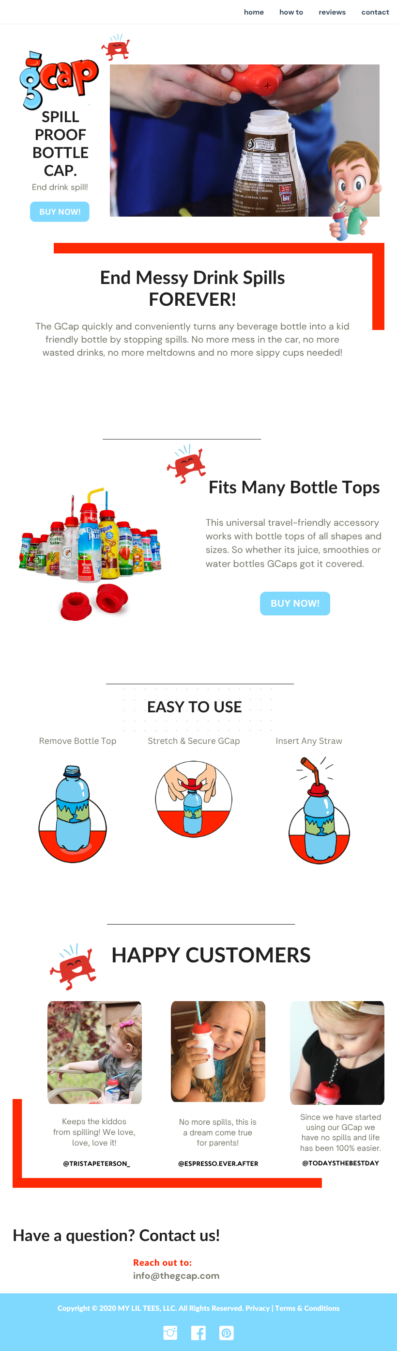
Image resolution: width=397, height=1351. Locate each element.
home (254, 12)
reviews (332, 12)
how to (291, 12)
